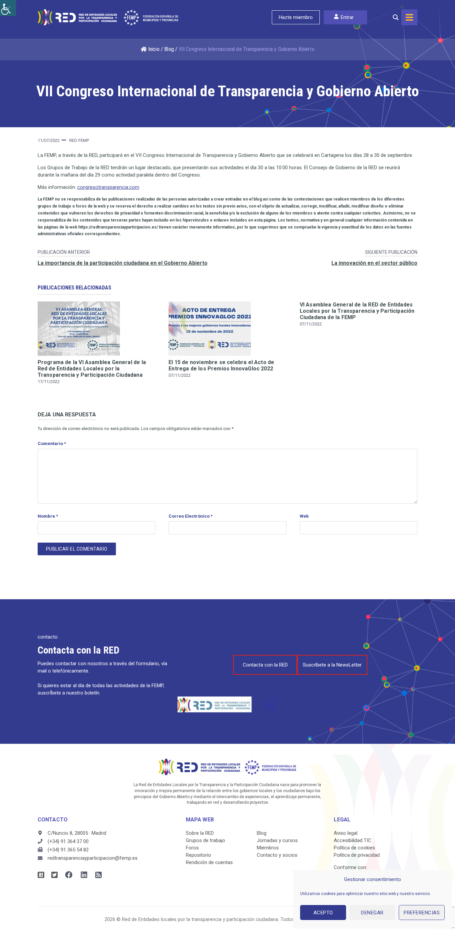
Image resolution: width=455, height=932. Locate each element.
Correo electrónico (191, 516)
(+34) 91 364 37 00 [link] (68, 841)
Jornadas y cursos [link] (277, 840)
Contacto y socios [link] (277, 855)
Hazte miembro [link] (296, 17)
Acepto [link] (323, 913)
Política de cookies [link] (354, 848)
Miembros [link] (268, 848)
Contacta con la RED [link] (265, 665)
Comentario (52, 443)
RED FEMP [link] (79, 140)
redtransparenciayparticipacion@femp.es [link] (93, 858)
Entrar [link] (347, 17)
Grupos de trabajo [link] (205, 840)
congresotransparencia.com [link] (108, 187)
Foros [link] (192, 848)
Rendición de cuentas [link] (209, 862)
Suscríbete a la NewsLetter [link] (332, 665)
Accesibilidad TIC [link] (352, 840)
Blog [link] (169, 49)
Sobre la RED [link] (200, 833)
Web (304, 516)
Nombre (48, 516)
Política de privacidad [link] (357, 855)
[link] (8, 8)
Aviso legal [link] (345, 833)
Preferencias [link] (422, 913)
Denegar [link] (372, 913)
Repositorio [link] (198, 855)
